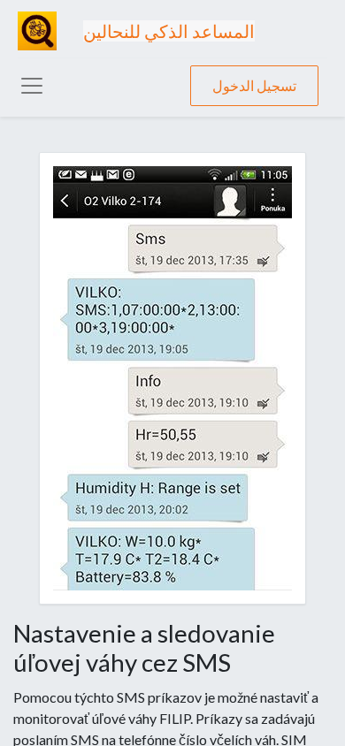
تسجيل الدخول (254, 85)
